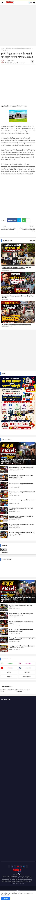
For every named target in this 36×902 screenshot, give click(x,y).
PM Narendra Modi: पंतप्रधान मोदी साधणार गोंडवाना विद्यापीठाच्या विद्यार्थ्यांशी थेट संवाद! (21, 476)
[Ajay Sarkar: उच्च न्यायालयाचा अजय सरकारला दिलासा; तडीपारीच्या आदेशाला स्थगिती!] (4, 518)
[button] (30, 2)
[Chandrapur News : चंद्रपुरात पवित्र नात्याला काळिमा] (4, 485)
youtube (10, 668)
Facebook (13, 220)
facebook (28, 668)
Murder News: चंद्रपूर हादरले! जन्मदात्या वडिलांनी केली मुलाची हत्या (21, 622)
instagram (28, 663)
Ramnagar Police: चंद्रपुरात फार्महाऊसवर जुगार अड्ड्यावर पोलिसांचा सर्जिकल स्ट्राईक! (22, 638)
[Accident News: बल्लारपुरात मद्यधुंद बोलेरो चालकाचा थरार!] (4, 502)
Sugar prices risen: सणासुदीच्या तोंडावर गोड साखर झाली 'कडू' (22, 492)
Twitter (19, 220)
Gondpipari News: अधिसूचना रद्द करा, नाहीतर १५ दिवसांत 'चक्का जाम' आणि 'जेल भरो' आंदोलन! (22, 646)
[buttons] (9, 867)
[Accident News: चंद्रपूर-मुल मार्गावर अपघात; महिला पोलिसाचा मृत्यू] (4, 607)
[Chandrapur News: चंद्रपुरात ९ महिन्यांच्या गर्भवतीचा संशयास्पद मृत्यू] (4, 510)
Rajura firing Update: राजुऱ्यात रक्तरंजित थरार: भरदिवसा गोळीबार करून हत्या (17, 296)
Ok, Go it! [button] (5, 898)
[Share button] (28, 220)
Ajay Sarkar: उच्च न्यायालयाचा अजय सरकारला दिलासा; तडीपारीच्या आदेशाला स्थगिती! (21, 517)
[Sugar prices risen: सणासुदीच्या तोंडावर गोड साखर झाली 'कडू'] (4, 494)
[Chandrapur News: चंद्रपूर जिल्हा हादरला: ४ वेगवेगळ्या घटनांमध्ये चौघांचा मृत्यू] (4, 526)
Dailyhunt (27, 672)
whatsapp (10, 663)
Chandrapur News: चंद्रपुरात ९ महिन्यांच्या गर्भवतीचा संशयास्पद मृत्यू (21, 508)
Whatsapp (24, 220)
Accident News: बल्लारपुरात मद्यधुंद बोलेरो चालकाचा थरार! (22, 500)
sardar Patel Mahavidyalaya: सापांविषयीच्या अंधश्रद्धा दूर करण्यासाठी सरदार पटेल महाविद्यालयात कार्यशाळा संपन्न (16, 268)
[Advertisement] (18, 25)
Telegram (9, 676)
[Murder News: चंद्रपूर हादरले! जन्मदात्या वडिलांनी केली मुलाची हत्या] (4, 623)
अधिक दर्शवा (32, 240)
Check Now (4, 895)
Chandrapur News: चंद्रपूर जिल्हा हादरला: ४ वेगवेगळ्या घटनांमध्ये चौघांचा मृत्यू (21, 525)
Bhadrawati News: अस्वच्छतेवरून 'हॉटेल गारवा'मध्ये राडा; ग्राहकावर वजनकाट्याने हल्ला (22, 533)
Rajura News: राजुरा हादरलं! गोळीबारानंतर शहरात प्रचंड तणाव (16, 324)
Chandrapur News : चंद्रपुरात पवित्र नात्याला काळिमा (21, 483)
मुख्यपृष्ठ (2, 48)
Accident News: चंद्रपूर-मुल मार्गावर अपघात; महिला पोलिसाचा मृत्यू (20, 606)
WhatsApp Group (27, 676)
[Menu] (2, 2)
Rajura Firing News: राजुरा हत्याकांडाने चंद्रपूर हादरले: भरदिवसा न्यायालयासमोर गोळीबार (21, 468)
